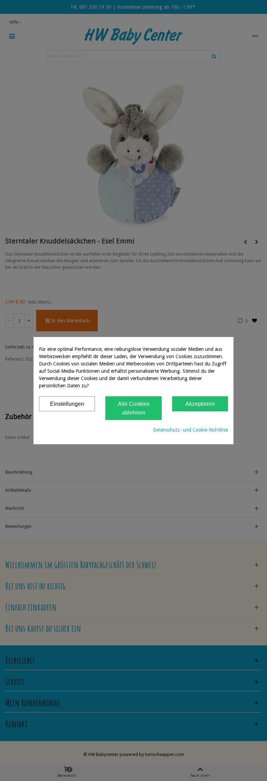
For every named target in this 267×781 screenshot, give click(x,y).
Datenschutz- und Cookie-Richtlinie (190, 429)
